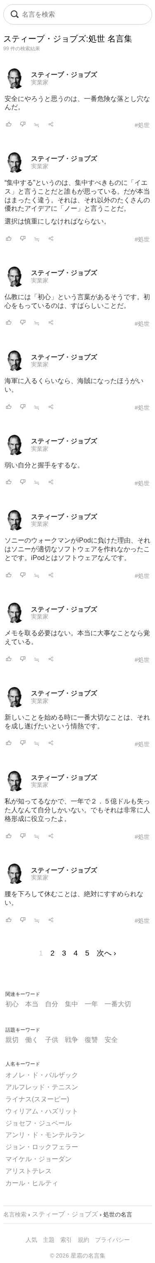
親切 (12, 1039)
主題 (49, 1239)
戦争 (71, 1039)
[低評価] (23, 124)
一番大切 (118, 1003)
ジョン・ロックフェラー (41, 1146)
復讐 (91, 1039)
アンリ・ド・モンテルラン (45, 1134)
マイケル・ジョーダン (38, 1158)
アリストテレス (28, 1171)
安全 (111, 1039)
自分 (51, 1003)
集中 (71, 1003)
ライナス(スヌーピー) (37, 1099)
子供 (51, 1039)
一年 (91, 1003)
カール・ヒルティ (31, 1183)
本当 (31, 1003)
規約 (83, 1239)
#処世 (142, 125)
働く (31, 1039)
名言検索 (14, 1214)
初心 (12, 1003)
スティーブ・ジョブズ (64, 74)
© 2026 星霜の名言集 (77, 1255)
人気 (31, 1239)
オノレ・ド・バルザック (41, 1075)
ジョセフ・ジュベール (38, 1123)
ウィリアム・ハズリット (41, 1111)
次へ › (106, 953)
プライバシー (112, 1239)
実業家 (39, 82)
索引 (66, 1239)
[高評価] (9, 124)
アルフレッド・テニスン (41, 1087)
